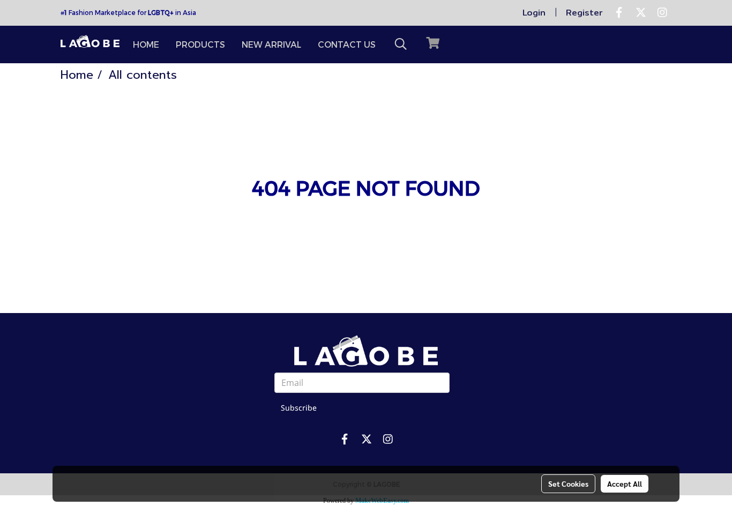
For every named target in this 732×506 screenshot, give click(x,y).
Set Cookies (568, 483)
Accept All (624, 483)
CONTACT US (347, 44)
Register (584, 12)
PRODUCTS (200, 44)
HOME (146, 44)
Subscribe (299, 408)
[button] (401, 44)
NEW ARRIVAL (271, 44)
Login (534, 12)
